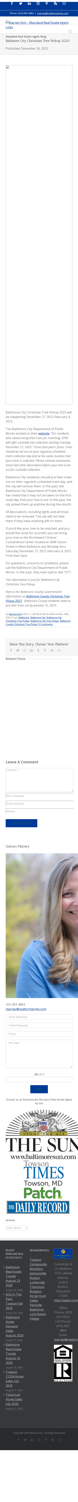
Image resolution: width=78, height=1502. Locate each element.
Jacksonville (38, 1273)
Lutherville (37, 1282)
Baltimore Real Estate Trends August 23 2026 (13, 1276)
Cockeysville (38, 1264)
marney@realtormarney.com (52, 13)
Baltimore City (37, 617)
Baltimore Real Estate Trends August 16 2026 (13, 1354)
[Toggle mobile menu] (70, 31)
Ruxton (35, 1278)
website (43, 433)
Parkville (36, 1305)
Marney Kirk (15, 614)
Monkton (36, 1269)
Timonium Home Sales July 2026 (14, 1399)
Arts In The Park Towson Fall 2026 (14, 1301)
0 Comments (46, 624)
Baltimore (24, 617)
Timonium (37, 1287)
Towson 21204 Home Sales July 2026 (14, 1379)
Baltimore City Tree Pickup (45, 621)
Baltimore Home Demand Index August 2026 (14, 1326)
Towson (35, 1260)
